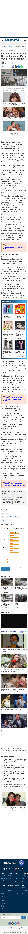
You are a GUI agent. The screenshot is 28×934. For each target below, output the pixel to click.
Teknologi (17, 883)
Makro (9, 875)
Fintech (16, 878)
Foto (23, 892)
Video (23, 885)
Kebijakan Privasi (20, 928)
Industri (11, 46)
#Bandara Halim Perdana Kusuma (10, 517)
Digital (16, 873)
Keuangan (10, 876)
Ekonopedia (25, 873)
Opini (16, 890)
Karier (22, 927)
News (23, 887)
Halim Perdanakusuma (8, 147)
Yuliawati (7, 510)
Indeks (2, 900)
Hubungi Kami (18, 930)
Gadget (17, 881)
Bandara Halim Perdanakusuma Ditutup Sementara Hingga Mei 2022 (15, 484)
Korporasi (10, 880)
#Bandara (4, 513)
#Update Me (5, 520)
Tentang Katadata (9, 927)
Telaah (16, 888)
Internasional (18, 46)
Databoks (3, 906)
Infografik (10, 888)
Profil (23, 878)
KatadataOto (4, 909)
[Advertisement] (14, 842)
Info (2, 899)
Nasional (3, 875)
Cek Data (10, 892)
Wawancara (17, 892)
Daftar (24, 917)
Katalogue (24, 890)
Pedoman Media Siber (10, 928)
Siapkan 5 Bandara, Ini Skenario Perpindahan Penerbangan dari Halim (13, 399)
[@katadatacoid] (18, 923)
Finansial (10, 873)
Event (2, 908)
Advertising (16, 927)
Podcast (24, 893)
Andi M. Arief (11, 62)
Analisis (10, 890)
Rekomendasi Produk (7, 301)
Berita (5, 50)
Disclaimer (10, 930)
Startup (16, 880)
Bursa (9, 878)
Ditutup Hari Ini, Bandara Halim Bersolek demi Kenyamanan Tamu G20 (14, 247)
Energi (24, 46)
